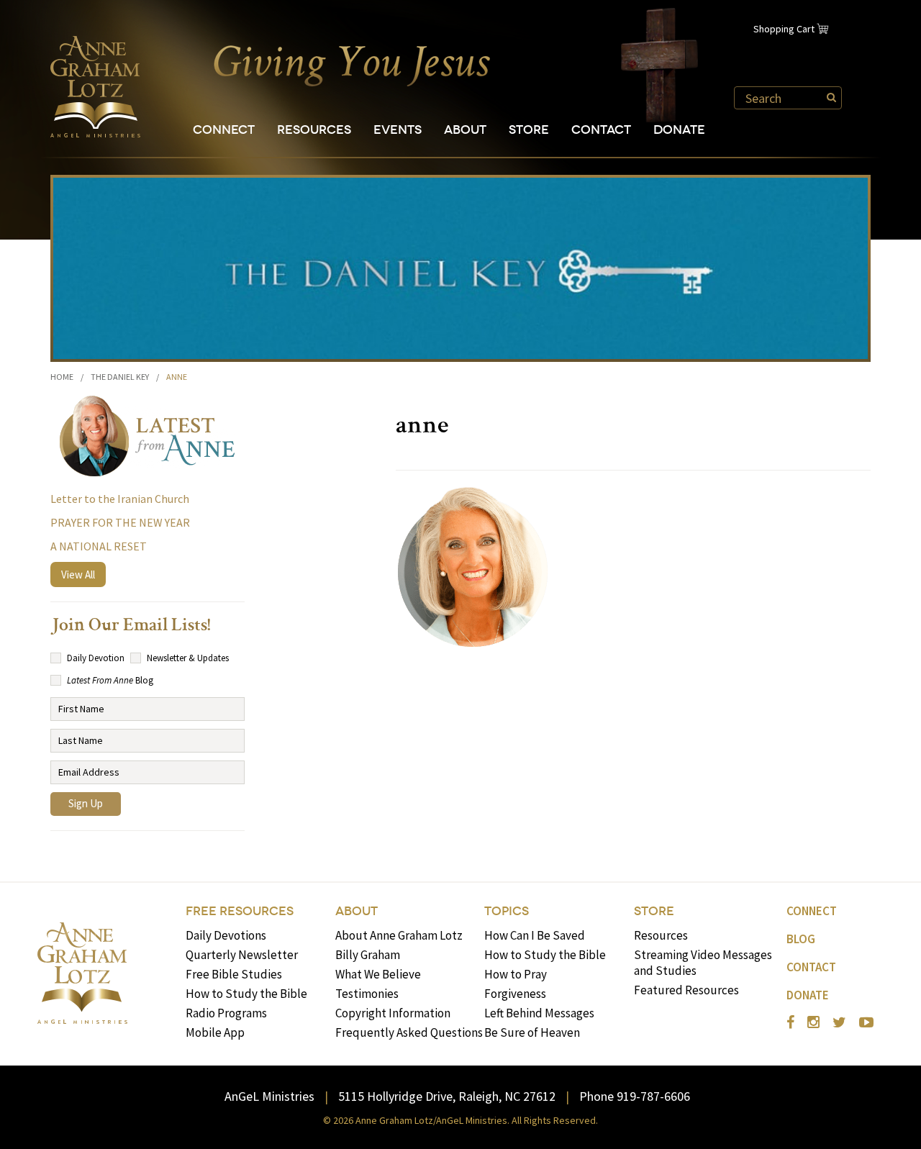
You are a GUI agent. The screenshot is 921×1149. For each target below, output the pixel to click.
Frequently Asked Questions (409, 1032)
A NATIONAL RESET (98, 546)
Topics (506, 911)
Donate (679, 129)
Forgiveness (515, 994)
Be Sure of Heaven (532, 1032)
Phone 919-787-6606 (634, 1096)
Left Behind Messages (539, 1013)
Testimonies (367, 994)
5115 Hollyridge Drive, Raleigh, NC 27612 (446, 1096)
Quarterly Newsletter (242, 955)
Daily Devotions (226, 935)
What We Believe (378, 974)
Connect (224, 129)
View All (78, 574)
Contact (601, 129)
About (465, 129)
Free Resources (240, 911)
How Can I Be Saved (534, 935)
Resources (314, 129)
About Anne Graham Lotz (399, 935)
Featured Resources (686, 990)
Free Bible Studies (234, 974)
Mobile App (215, 1032)
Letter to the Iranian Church (119, 498)
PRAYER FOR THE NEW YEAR (120, 522)
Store (529, 129)
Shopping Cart (784, 28)
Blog (800, 939)
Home (61, 376)
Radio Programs (226, 1013)
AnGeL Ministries (269, 1096)
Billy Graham (367, 955)
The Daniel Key (120, 376)
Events (397, 129)
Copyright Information (392, 1013)
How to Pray (515, 974)
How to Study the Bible (246, 994)
